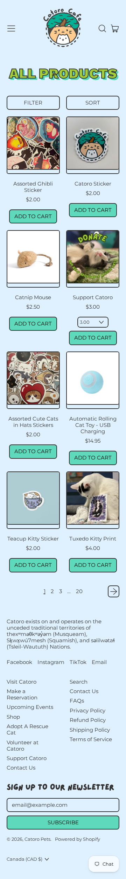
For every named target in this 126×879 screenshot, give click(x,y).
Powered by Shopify (77, 839)
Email (99, 662)
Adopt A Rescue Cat (27, 729)
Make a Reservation (22, 694)
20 (79, 591)
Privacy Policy (87, 710)
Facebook (19, 662)
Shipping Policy (90, 729)
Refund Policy (88, 720)
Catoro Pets (37, 839)
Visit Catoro (21, 681)
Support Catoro (27, 758)
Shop (13, 716)
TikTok (78, 662)
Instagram (50, 662)
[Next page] (114, 591)
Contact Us (21, 767)
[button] (101, 28)
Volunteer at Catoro (22, 745)
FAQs (77, 700)
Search (79, 681)
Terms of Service (91, 739)
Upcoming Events (30, 707)
